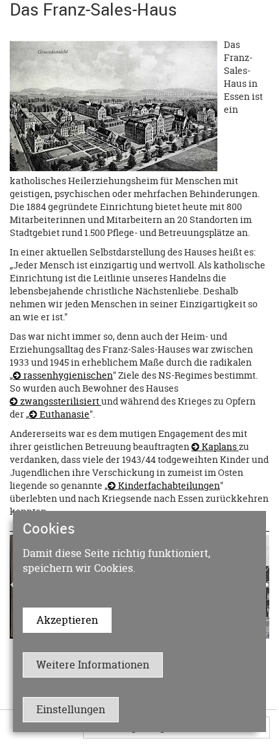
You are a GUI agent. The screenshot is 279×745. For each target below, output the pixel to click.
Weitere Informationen (92, 664)
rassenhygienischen (68, 375)
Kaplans (220, 446)
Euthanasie (65, 414)
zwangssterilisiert (60, 401)
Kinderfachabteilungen (169, 485)
